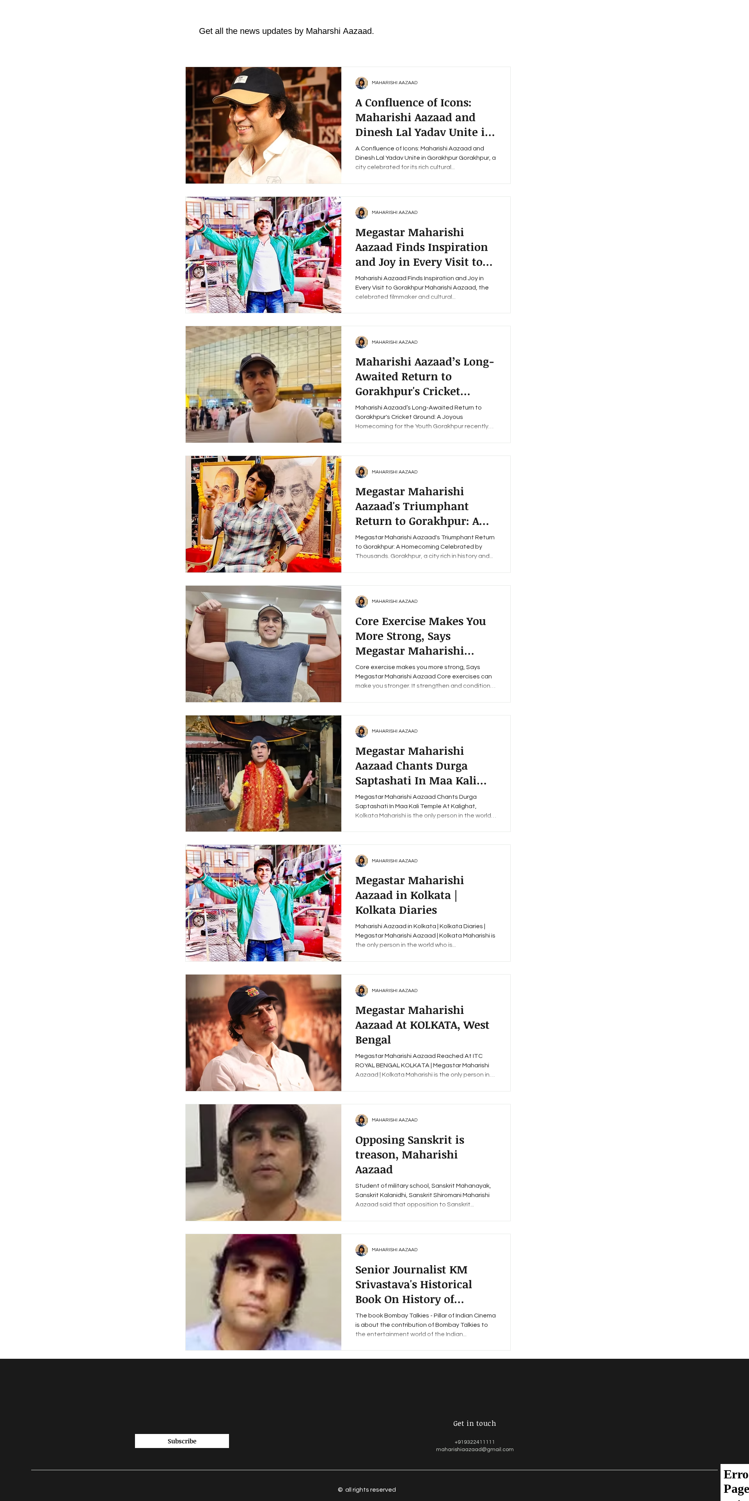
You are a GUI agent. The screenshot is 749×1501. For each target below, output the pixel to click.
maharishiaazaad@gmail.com (475, 1449)
